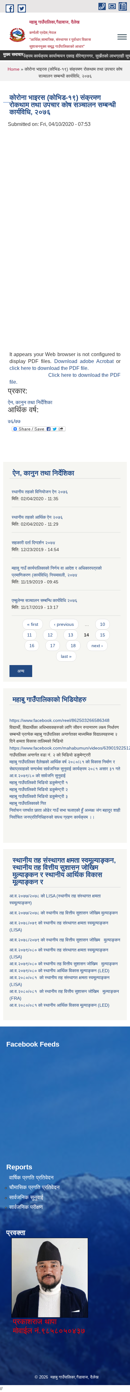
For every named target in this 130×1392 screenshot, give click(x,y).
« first (32, 624)
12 (50, 634)
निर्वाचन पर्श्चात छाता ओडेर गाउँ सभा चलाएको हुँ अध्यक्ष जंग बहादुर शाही (64, 810)
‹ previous (64, 624)
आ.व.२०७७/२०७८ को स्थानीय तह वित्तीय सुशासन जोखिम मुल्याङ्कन (63, 912)
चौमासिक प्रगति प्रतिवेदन (34, 1187)
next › (97, 645)
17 (52, 645)
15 (102, 634)
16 (31, 645)
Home (14, 69)
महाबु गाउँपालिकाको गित (28, 803)
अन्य (20, 671)
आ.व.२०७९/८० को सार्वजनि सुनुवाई (37, 775)
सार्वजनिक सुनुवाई (26, 1197)
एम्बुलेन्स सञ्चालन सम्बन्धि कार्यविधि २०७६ (44, 600)
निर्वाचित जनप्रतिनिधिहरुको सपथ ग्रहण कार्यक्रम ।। (52, 817)
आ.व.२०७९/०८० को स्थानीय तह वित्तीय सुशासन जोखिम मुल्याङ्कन (63, 963)
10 (102, 624)
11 (29, 634)
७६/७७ (14, 421)
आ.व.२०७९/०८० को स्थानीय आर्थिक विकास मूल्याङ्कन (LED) (59, 970)
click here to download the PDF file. (49, 368)
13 (70, 634)
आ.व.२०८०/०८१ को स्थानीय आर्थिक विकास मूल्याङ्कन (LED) (59, 1005)
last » (66, 656)
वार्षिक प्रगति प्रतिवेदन (31, 1178)
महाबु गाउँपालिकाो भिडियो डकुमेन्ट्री (37, 782)
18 (73, 645)
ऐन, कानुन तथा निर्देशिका (30, 402)
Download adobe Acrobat (85, 361)
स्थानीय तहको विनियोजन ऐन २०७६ (40, 491)
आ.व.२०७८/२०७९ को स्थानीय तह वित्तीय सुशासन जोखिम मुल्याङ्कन (64, 939)
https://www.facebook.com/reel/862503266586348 (59, 720)
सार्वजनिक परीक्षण (26, 1207)
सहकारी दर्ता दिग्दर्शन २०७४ (33, 542)
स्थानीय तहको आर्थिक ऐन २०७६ (37, 517)
